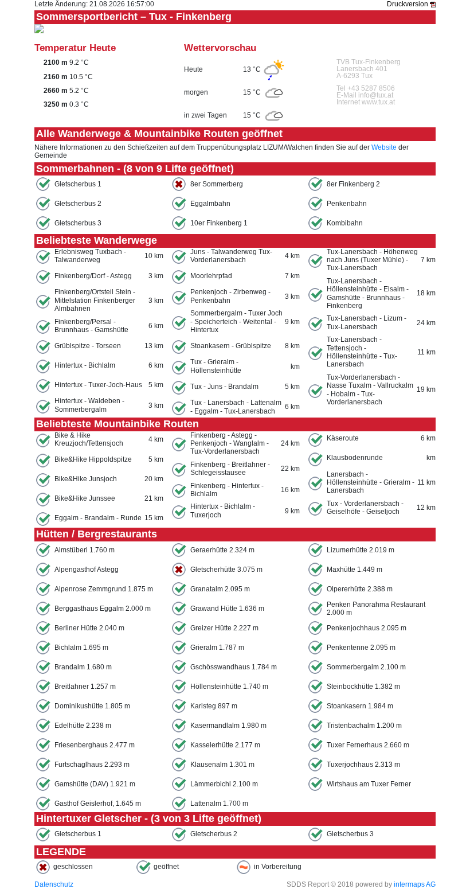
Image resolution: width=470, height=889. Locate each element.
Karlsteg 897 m (213, 706)
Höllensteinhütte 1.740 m (229, 687)
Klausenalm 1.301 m (222, 765)
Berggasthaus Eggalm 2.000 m (102, 609)
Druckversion (408, 4)
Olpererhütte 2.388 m (360, 589)
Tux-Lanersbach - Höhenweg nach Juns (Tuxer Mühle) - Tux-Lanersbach (372, 260)
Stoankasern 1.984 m (360, 706)
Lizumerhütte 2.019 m (360, 550)
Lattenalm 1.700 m (219, 804)
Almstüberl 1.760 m (84, 550)
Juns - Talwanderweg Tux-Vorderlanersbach (231, 256)
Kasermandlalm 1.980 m (228, 726)
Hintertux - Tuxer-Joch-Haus (98, 385)
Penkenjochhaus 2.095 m (366, 628)
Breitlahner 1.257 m (85, 687)
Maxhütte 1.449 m (354, 570)
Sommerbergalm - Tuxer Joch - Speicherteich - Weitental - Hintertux (236, 321)
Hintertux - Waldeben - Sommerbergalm (89, 405)
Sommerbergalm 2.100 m (366, 667)
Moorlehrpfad (211, 276)
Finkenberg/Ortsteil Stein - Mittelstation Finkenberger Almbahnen (94, 300)
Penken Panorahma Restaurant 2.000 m (376, 609)
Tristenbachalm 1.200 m (364, 726)
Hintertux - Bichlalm (84, 365)
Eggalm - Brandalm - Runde (98, 518)
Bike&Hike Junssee (84, 498)
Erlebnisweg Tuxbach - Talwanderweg (90, 256)
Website (384, 147)
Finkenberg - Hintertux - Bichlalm (227, 490)
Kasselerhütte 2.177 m (225, 745)
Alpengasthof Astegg (86, 570)
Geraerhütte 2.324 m (222, 550)
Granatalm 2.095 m (220, 589)
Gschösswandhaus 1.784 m (233, 667)
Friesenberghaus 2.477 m (94, 745)
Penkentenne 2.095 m (361, 648)
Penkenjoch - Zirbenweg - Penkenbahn (230, 296)
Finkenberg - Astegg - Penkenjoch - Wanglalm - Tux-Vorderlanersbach (229, 443)
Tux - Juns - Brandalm (224, 387)
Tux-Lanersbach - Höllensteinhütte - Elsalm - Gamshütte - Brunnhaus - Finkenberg (368, 293)
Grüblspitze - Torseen (87, 346)
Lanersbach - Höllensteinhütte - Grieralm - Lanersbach (370, 482)
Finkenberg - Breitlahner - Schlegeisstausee (230, 469)
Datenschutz (53, 884)
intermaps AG (415, 884)
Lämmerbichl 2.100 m (224, 784)
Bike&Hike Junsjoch (85, 479)
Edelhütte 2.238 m (82, 726)
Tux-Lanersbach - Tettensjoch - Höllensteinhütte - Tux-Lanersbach (362, 352)
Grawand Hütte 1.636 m (227, 609)
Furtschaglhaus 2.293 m (92, 765)
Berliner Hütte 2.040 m (89, 628)
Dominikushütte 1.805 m (92, 706)
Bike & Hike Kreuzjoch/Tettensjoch (88, 439)
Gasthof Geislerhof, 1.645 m (97, 804)
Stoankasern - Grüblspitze (230, 346)
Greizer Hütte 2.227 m (224, 628)
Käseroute (343, 438)
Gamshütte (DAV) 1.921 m (94, 784)
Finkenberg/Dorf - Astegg (93, 276)
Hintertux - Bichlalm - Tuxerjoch (222, 510)
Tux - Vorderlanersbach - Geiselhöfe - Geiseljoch (365, 508)
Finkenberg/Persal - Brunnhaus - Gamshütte (91, 326)
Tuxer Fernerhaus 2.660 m (368, 745)
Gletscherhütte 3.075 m (226, 570)
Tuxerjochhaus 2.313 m (363, 765)
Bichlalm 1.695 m (81, 648)
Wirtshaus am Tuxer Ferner (369, 784)
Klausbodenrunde (355, 458)
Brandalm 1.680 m (83, 667)
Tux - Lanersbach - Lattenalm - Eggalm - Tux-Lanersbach (235, 407)
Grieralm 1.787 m (217, 648)
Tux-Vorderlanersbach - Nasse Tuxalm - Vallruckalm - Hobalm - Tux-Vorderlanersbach (370, 389)
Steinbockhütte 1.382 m (363, 687)
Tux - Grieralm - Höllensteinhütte (215, 366)
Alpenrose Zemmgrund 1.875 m (103, 589)
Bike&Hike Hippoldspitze (93, 459)
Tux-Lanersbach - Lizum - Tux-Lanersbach (366, 322)
